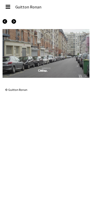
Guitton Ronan (28, 6)
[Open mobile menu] (7, 7)
